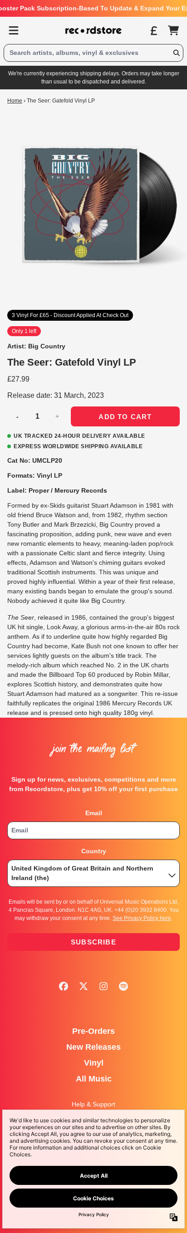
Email (93, 813)
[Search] (176, 53)
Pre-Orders (93, 1031)
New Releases (93, 1047)
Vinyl (93, 1062)
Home (14, 101)
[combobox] (93, 53)
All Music (94, 1078)
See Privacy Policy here (142, 918)
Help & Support (93, 1104)
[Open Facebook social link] (64, 986)
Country (93, 851)
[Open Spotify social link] (123, 986)
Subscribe (93, 942)
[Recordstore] (93, 30)
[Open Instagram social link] (103, 986)
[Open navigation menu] (14, 30)
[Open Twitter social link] (84, 986)
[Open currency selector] (153, 30)
